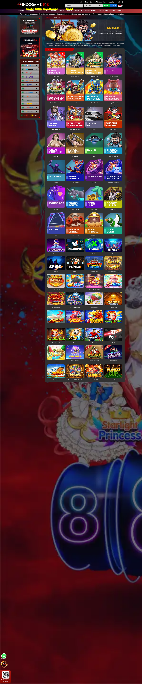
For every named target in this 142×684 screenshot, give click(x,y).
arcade (61, 11)
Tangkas (94, 11)
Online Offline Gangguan (30, 115)
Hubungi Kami (102, 2)
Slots (46, 11)
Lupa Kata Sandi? (114, 2)
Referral (112, 11)
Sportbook (30, 11)
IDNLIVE (54, 11)
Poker (69, 11)
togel (77, 11)
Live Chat (89, 2)
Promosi (120, 11)
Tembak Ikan (103, 11)
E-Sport (39, 11)
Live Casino (85, 11)
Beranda (21, 11)
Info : (21, 14)
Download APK (77, 2)
